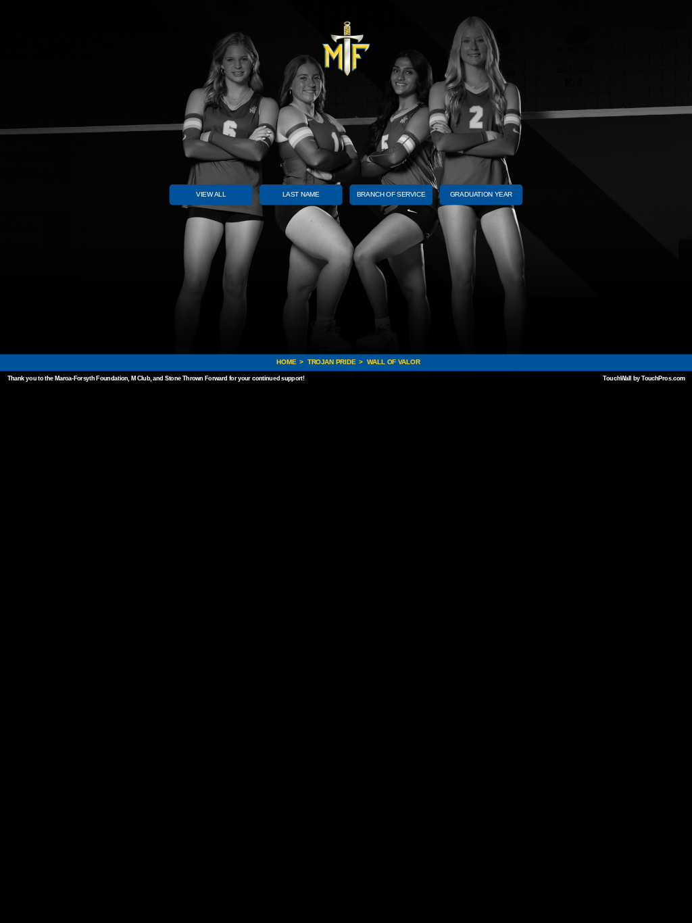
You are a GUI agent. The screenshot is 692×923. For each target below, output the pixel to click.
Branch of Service (391, 194)
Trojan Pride (331, 362)
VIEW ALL (211, 194)
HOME (287, 362)
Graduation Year (481, 194)
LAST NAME (300, 194)
